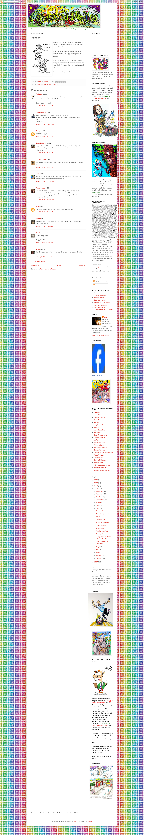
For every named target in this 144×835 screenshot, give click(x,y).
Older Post (81, 265)
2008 (96, 488)
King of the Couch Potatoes (102, 542)
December (100, 491)
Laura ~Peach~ (41, 112)
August (98, 502)
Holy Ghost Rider (99, 425)
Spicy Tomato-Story (100, 435)
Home (59, 265)
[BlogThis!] (58, 82)
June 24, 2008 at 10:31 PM (45, 200)
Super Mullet (100, 528)
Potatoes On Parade (102, 511)
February (99, 555)
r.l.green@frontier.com (99, 98)
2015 (96, 480)
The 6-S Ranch (41, 159)
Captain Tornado (99, 450)
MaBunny (39, 94)
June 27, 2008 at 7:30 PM (44, 242)
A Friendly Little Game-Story (103, 452)
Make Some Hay (99, 430)
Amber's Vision (99, 455)
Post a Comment (39, 261)
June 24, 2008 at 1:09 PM (44, 167)
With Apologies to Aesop (102, 465)
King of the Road (99, 442)
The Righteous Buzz (100, 305)
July (97, 505)
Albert (38, 206)
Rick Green (95, 343)
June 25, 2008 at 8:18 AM (44, 212)
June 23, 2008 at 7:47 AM (44, 106)
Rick (106, 317)
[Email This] (56, 82)
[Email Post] (52, 81)
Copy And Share (41, 84)
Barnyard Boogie (99, 417)
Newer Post (35, 265)
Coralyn (38, 131)
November (100, 494)
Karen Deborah (41, 143)
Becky (38, 249)
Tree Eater (97, 412)
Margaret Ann (40, 188)
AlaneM (38, 218)
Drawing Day (100, 534)
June (98, 508)
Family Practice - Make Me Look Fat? (103, 537)
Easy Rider (97, 415)
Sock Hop (97, 420)
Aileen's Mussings (100, 295)
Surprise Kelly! (99, 462)
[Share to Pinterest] (64, 82)
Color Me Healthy (100, 300)
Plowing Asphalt (101, 525)
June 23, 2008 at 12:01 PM (45, 124)
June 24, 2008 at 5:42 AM (44, 136)
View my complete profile (100, 335)
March (98, 552)
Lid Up (96, 440)
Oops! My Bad (100, 519)
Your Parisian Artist (102, 531)
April (98, 550)
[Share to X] (60, 82)
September (100, 500)
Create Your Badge (97, 375)
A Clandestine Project (103, 522)
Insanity (98, 516)
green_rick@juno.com (99, 725)
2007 (96, 562)
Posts (97, 281)
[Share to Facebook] (62, 82)
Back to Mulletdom (100, 460)
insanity (55, 84)
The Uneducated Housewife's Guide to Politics (103, 308)
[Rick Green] (98, 373)
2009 (96, 486)
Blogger (90, 821)
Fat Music (97, 432)
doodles (49, 84)
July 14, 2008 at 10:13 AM (44, 257)
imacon (75, 821)
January (99, 558)
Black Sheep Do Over (103, 514)
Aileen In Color (99, 445)
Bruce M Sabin (99, 297)
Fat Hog (96, 422)
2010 (96, 483)
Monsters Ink (98, 457)
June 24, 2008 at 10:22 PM (45, 181)
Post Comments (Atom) (48, 269)
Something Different (100, 447)
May (97, 547)
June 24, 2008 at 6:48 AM (44, 153)
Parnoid (96, 427)
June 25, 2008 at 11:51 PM (45, 226)
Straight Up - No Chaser (102, 302)
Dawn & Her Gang (100, 437)
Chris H (38, 173)
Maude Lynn (40, 233)
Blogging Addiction (100, 467)
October (99, 497)
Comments (98, 285)
